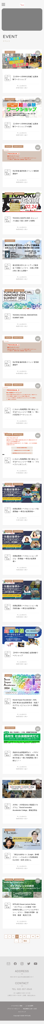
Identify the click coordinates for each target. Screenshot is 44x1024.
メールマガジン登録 (16, 1005)
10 (33, 936)
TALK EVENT (19, 193)
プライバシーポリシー (13, 1009)
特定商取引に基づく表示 (30, 1009)
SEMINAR (9, 880)
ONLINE (8, 146)
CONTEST (9, 193)
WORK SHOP (10, 52)
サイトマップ (22, 1012)
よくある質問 (29, 1005)
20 (38, 936)
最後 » (26, 941)
